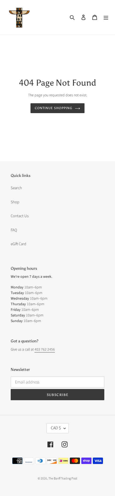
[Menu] (106, 17)
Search (16, 188)
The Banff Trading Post (62, 478)
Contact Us (20, 216)
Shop (15, 202)
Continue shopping (53, 108)
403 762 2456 (44, 349)
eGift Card (18, 244)
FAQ (14, 230)
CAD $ (56, 428)
